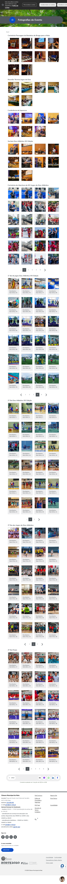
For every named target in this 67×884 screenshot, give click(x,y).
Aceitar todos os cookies (48, 5)
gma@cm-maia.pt (10, 824)
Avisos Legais (49, 863)
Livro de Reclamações (6, 858)
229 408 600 (10, 802)
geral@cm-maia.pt (10, 805)
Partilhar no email (40, 778)
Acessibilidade (49, 857)
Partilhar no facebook (57, 778)
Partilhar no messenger (44, 778)
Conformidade (58, 857)
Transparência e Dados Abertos (54, 860)
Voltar (12, 778)
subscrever (6, 850)
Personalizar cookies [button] (29, 5)
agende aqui (16, 827)
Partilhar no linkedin (53, 778)
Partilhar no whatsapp (48, 778)
